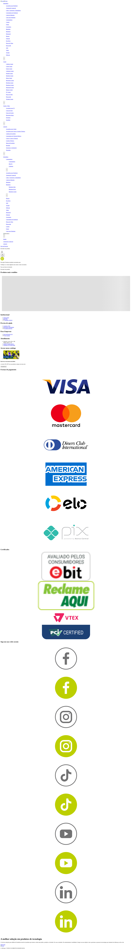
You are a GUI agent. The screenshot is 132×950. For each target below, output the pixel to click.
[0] (3, 255)
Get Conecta (7, 335)
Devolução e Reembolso (8, 327)
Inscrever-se (3, 366)
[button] (66, 248)
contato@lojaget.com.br (8, 344)
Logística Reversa (8, 328)
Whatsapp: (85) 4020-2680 (9, 345)
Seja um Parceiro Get (8, 334)
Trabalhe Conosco (8, 320)
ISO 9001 (5, 319)
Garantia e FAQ (6, 326)
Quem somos (6, 317)
